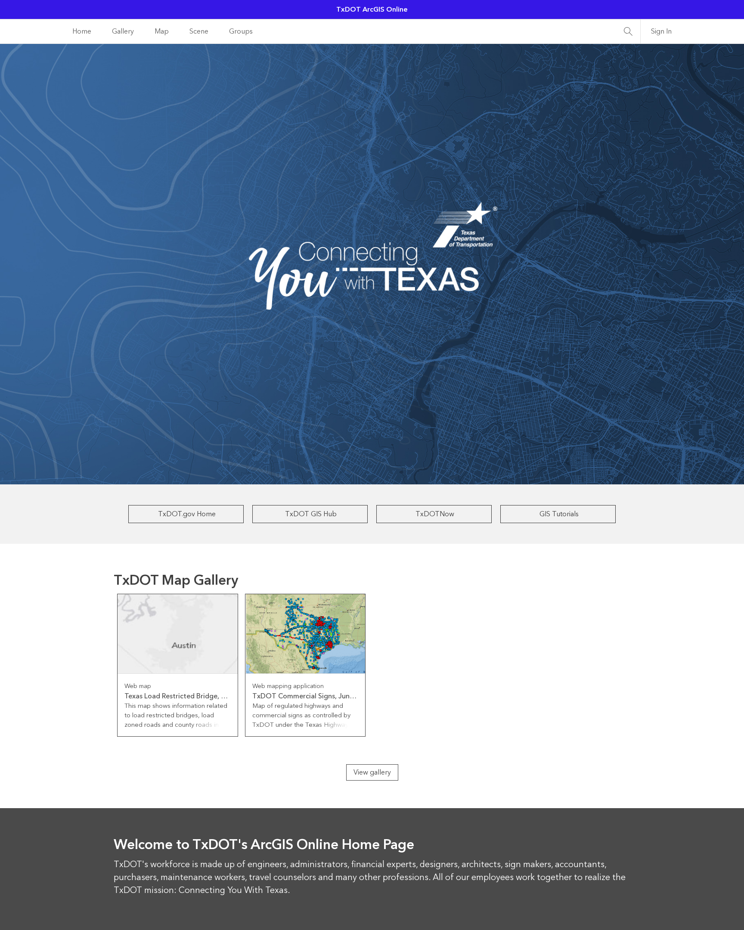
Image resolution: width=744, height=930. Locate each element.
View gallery (372, 772)
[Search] (628, 31)
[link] (177, 665)
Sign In (661, 31)
